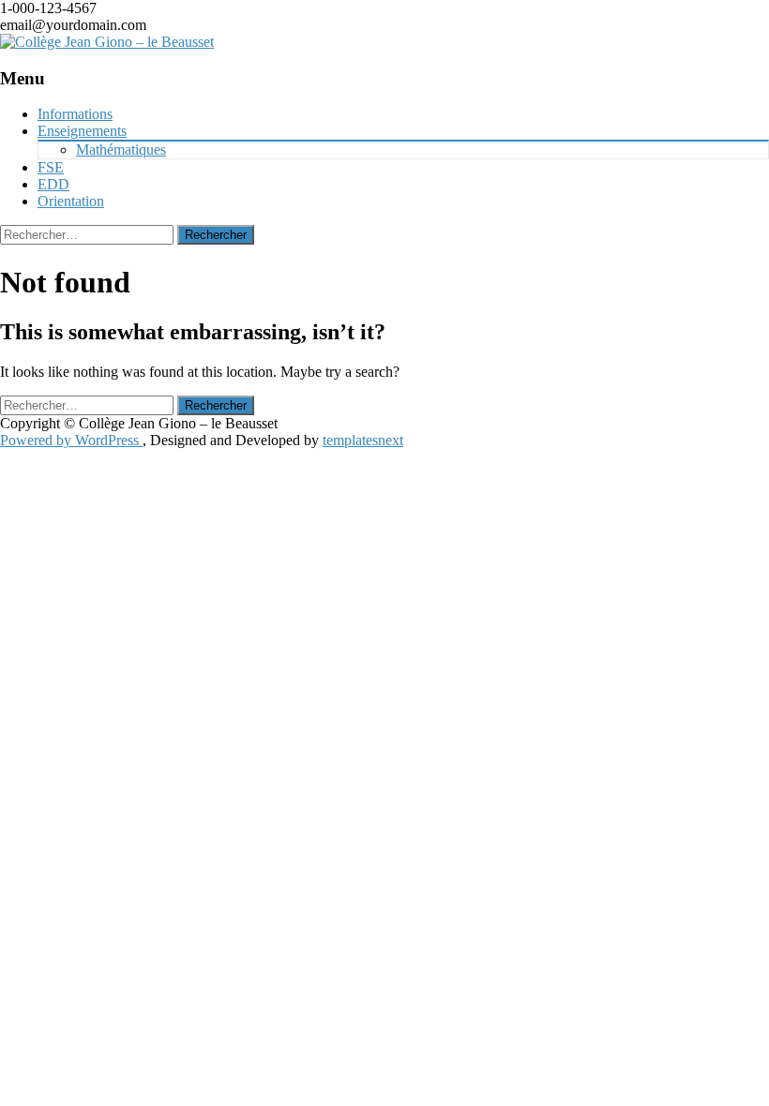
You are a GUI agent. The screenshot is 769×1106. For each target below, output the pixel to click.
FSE (51, 167)
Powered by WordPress (71, 440)
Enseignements (82, 131)
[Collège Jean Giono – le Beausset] (107, 42)
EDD (53, 184)
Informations (75, 114)
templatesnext (363, 440)
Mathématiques (121, 149)
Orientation (71, 201)
